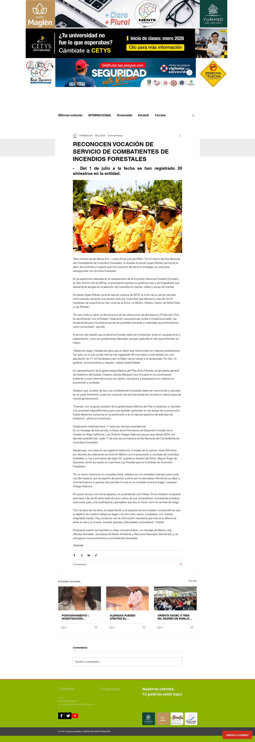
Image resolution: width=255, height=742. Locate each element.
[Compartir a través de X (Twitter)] (81, 555)
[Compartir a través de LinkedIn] (88, 555)
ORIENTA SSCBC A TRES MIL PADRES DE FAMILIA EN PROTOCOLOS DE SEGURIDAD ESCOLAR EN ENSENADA (175, 617)
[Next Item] (189, 72)
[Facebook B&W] (61, 715)
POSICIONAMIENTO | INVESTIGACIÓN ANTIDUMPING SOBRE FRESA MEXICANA (76, 617)
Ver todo (193, 581)
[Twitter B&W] (68, 715)
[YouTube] (75, 715)
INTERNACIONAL (99, 115)
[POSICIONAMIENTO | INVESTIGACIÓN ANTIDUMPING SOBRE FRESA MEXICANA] (79, 598)
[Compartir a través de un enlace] (96, 555)
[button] (193, 115)
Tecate (160, 115)
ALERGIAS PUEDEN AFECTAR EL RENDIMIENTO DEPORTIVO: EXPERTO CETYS (125, 617)
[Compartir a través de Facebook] (74, 555)
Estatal (143, 115)
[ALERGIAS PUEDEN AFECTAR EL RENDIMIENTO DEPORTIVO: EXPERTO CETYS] (127, 598)
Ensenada (124, 115)
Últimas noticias (70, 115)
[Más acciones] (180, 135)
